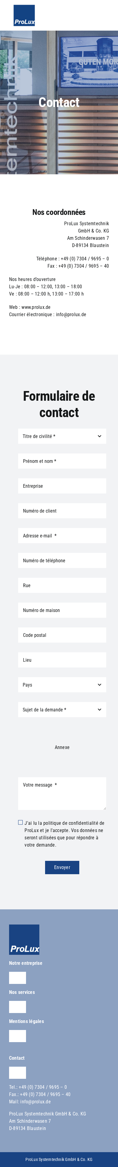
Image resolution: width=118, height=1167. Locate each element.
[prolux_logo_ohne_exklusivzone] (24, 927)
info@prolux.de (35, 1102)
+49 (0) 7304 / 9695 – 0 (43, 1087)
